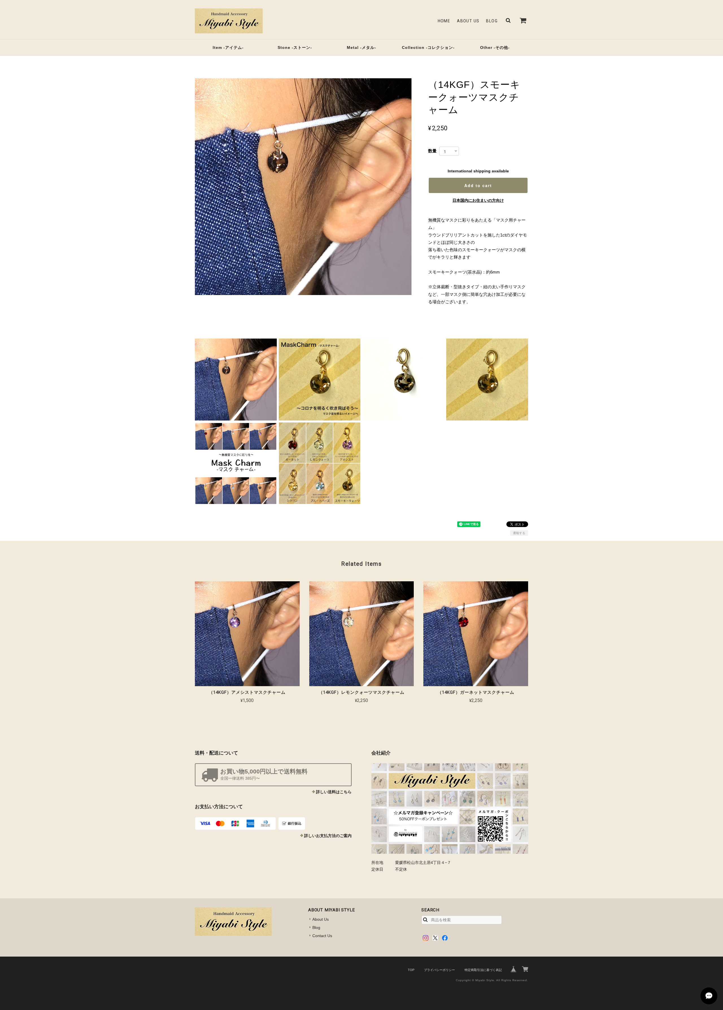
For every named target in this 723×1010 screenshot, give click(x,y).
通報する (519, 533)
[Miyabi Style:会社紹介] (449, 808)
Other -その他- (495, 47)
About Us (468, 21)
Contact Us (322, 935)
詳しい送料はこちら (334, 792)
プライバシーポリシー (439, 970)
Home (444, 21)
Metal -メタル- (361, 47)
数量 (432, 150)
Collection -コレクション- (428, 47)
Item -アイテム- (228, 47)
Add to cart (478, 185)
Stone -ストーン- (295, 47)
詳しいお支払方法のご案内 (328, 835)
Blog (492, 21)
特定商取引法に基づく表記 (483, 970)
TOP (411, 970)
